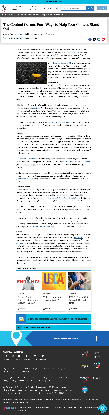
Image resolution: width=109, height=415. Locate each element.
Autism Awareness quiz (29, 159)
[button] (90, 8)
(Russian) (10, 390)
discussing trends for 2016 (62, 63)
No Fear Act (40, 381)
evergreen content (81, 221)
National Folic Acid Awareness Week (77, 161)
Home (4, 15)
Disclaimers (67, 369)
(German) (39, 393)
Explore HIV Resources (54, 2)
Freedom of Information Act (33, 378)
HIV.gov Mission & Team (10, 369)
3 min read (23, 309)
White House (31, 381)
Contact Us (47, 369)
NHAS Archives (27, 372)
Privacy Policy (57, 369)
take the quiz (31, 164)
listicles (80, 52)
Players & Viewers (50, 378)
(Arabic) (23, 390)
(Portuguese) (12, 393)
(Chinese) (23, 387)
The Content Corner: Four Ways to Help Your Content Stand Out (40, 15)
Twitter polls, (73, 52)
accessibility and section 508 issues (55, 122)
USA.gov (7, 381)
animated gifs (34, 108)
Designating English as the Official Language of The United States (26, 400)
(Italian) (27, 393)
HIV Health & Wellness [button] (17, 8)
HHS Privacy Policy (64, 378)
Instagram (27, 360)
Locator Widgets (25, 369)
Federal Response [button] (33, 8)
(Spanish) (8, 387)
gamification (21, 179)
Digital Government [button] (16, 38)
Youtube (19, 360)
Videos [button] (35, 38)
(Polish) (69, 390)
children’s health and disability (43, 226)
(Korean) (53, 387)
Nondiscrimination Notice (12, 372)
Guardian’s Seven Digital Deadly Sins (64, 198)
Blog (55, 8)
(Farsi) (51, 393)
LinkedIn (34, 360)
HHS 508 (22, 381)
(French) (57, 390)
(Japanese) (64, 393)
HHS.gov (14, 381)
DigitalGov (18, 34)
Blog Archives (37, 369)
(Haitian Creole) (39, 390)
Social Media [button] (27, 38)
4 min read (74, 309)
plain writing (78, 237)
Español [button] (102, 8)
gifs (31, 55)
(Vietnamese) (38, 387)
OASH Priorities (51, 381)
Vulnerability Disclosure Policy (12, 378)
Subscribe (42, 360)
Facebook (6, 360)
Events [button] (47, 8)
